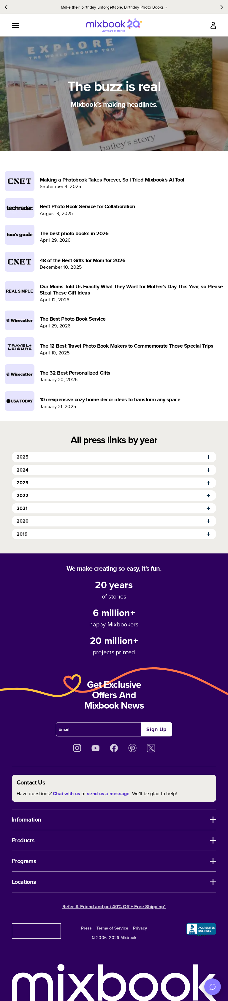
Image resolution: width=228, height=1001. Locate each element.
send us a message (108, 793)
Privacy (140, 928)
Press (86, 928)
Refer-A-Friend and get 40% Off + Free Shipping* (114, 906)
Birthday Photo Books (144, 7)
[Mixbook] (114, 25)
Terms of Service (112, 928)
